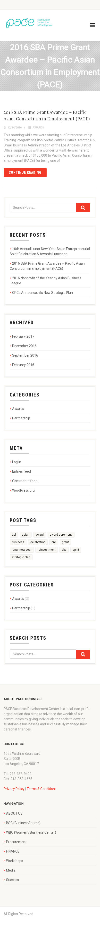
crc (53, 542)
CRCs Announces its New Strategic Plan (42, 293)
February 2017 (23, 336)
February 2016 (23, 365)
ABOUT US (14, 813)
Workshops (14, 861)
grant (65, 542)
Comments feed (24, 481)
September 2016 (25, 355)
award (39, 534)
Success (12, 880)
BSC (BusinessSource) (23, 823)
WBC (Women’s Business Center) (31, 832)
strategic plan (21, 557)
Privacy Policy (14, 789)
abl (14, 534)
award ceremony (61, 534)
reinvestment (47, 549)
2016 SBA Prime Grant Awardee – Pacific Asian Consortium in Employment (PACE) (47, 265)
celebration (37, 542)
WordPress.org (23, 490)
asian (25, 534)
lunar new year (22, 549)
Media (11, 870)
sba (64, 549)
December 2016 (24, 346)
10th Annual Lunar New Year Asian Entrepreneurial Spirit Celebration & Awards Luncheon (50, 251)
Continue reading (25, 172)
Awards (38, 127)
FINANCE (12, 851)
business (18, 542)
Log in (16, 462)
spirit (76, 549)
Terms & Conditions (42, 789)
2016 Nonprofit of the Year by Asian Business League (45, 280)
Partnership (21, 418)
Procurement (16, 842)
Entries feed (21, 471)
